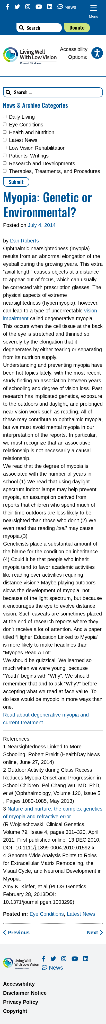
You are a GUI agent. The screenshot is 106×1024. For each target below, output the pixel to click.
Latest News (23, 140)
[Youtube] (39, 7)
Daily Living (22, 116)
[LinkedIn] (49, 7)
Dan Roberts (24, 241)
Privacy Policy (20, 1002)
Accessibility (19, 984)
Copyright (15, 1011)
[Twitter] (17, 7)
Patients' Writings (29, 155)
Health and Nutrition (31, 132)
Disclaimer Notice (25, 993)
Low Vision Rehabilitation (37, 148)
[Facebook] (7, 7)
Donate (77, 27)
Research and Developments (42, 163)
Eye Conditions (26, 124)
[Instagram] (27, 7)
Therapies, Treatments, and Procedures (54, 171)
